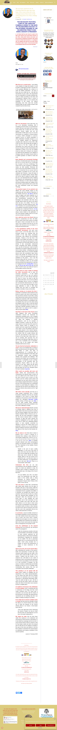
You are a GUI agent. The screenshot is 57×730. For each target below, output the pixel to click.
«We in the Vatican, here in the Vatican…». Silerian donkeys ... (50, 113)
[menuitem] (10, 2)
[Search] (55, 2)
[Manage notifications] (2, 728)
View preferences (50, 725)
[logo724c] (7, 2)
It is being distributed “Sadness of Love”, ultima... (50, 124)
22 (51, 282)
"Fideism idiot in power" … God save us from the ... (49, 177)
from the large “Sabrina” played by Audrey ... (49, 145)
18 (45, 282)
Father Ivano (30, 19)
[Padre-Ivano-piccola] (8, 13)
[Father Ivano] (45, 41)
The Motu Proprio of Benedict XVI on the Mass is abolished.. (49, 164)
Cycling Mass (30, 263)
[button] (54, 718)
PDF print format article (23, 68)
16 (53, 280)
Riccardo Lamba (33, 399)
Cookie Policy (40, 727)
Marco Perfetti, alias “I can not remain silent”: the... (50, 107)
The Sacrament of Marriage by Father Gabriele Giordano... (49, 118)
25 (45, 284)
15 (51, 280)
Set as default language (47, 87)
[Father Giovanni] (45, 44)
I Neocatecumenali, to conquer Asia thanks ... (50, 158)
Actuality (24, 19)
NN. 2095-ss (30, 193)
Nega (41, 725)
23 (53, 282)
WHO (27, 309)
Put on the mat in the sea (26, 265)
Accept (30, 725)
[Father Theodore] (47, 47)
